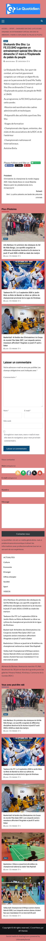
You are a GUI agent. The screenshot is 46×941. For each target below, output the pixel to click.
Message (5, 502)
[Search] (41, 21)
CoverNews (35, 927)
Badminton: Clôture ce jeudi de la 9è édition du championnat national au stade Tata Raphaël (23, 644)
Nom (6, 410)
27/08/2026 (14, 256)
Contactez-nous (23, 534)
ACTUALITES (9, 557)
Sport (5, 41)
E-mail (27, 410)
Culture (6, 562)
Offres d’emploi (9, 577)
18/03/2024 (22, 61)
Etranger (7, 572)
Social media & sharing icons (18, 936)
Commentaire (10, 377)
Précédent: (21, 181)
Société (6, 582)
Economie (7, 567)
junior (7, 256)
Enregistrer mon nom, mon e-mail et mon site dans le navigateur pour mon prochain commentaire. (22, 437)
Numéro (5, 490)
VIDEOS (6, 591)
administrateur (10, 61)
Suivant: (24, 194)
